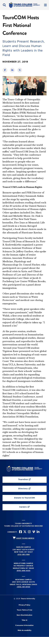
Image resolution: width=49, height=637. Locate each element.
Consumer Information (24, 625)
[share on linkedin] (12, 70)
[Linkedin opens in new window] (37, 532)
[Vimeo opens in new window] (33, 532)
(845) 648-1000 (23, 570)
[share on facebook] (5, 70)
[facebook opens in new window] (20, 532)
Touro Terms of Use (24, 610)
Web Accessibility (24, 630)
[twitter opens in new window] (24, 532)
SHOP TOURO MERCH (25, 538)
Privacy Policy (24, 605)
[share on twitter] (19, 70)
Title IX (24, 620)
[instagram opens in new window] (29, 532)
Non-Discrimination (24, 615)
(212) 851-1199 (23, 554)
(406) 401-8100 (23, 587)
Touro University (28, 599)
